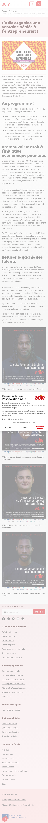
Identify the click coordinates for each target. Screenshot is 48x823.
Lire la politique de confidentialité (12, 419)
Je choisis (24, 427)
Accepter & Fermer (40, 427)
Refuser (8, 427)
